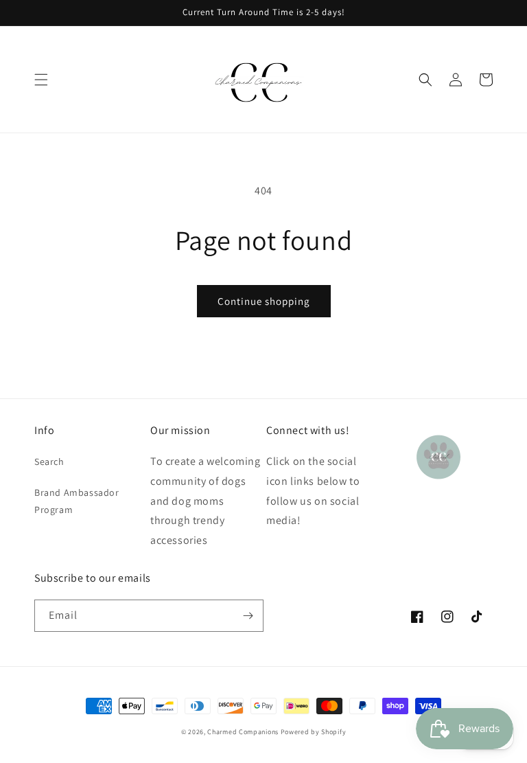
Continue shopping (264, 301)
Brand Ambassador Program (76, 501)
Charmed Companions (243, 731)
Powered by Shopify (314, 731)
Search (49, 461)
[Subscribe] (248, 616)
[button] (41, 80)
